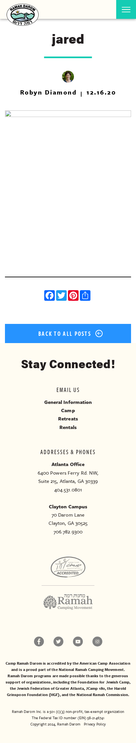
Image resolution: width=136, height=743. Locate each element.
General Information (68, 402)
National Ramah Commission (102, 694)
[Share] (86, 296)
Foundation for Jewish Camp (103, 682)
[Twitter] (62, 296)
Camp (68, 410)
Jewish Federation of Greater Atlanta (50, 688)
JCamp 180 (95, 688)
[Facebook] (50, 296)
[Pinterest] (74, 296)
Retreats (68, 418)
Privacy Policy (95, 724)
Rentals (68, 427)
